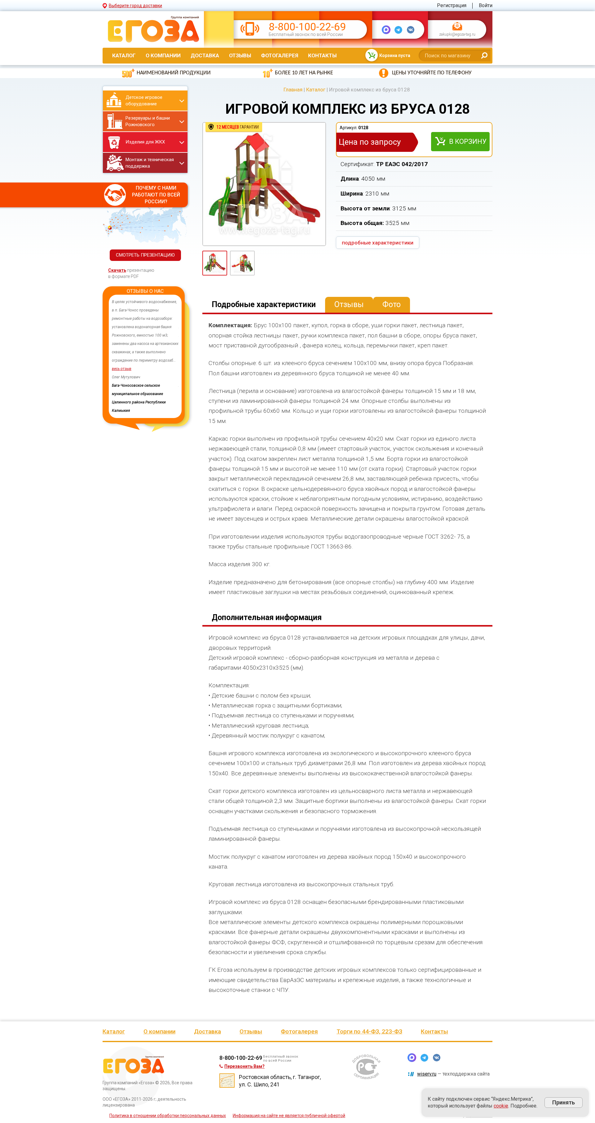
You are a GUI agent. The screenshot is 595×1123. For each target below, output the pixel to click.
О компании (163, 55)
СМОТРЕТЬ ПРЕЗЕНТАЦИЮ (145, 255)
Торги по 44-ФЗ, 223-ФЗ (369, 1031)
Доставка (205, 55)
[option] (145, 356)
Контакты (322, 55)
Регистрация (451, 5)
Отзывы (240, 55)
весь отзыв (121, 369)
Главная (293, 89)
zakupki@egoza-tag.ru (457, 34)
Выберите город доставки (135, 5)
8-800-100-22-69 (307, 27)
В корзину (468, 141)
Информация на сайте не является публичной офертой (289, 1115)
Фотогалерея (279, 55)
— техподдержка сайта (453, 1074)
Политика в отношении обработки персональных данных (167, 1115)
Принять (563, 1102)
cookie (501, 1106)
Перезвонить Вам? (244, 1066)
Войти (485, 5)
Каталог (124, 55)
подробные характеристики (377, 243)
